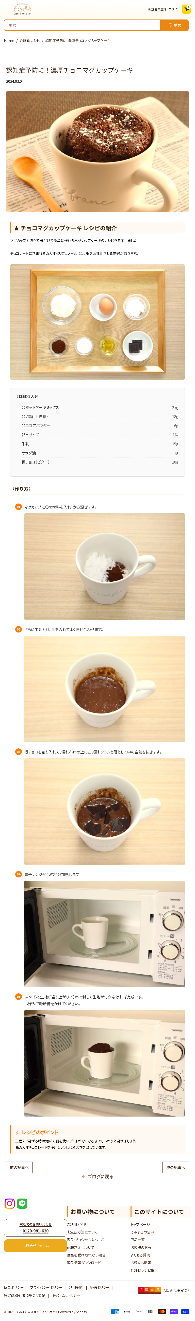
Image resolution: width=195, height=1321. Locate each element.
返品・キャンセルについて (86, 1239)
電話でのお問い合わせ (36, 1228)
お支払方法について (82, 1231)
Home (9, 40)
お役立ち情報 (141, 1262)
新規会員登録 (157, 9)
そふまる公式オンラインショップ (36, 1312)
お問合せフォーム (36, 1245)
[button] (7, 9)
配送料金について (80, 1247)
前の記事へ (19, 1167)
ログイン (174, 9)
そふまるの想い (142, 1231)
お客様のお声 (141, 1247)
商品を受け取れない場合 (86, 1254)
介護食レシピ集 (142, 1270)
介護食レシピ (30, 40)
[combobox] (96, 25)
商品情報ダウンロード (84, 1262)
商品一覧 (138, 1239)
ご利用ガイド (76, 1224)
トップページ (140, 1224)
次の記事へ (175, 1167)
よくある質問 (140, 1254)
